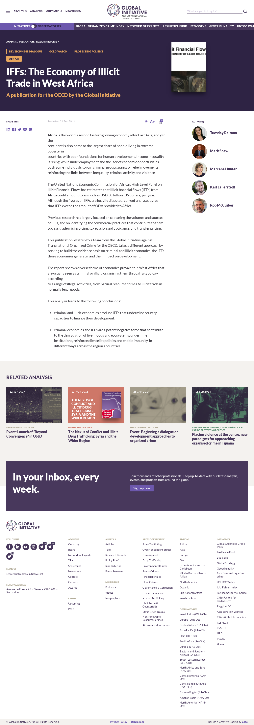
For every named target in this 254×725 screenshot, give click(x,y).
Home (220, 644)
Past (71, 608)
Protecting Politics (88, 51)
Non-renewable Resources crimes (152, 618)
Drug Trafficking (151, 560)
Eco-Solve (198, 26)
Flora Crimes (149, 582)
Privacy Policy (118, 721)
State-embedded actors (156, 625)
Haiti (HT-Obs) (188, 636)
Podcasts (110, 587)
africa (14, 58)
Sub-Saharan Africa (191, 592)
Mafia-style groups (153, 611)
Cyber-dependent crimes (156, 549)
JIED (220, 633)
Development (150, 555)
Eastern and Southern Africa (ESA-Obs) (192, 653)
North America (188, 582)
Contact (73, 576)
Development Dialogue (25, 51)
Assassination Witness (230, 611)
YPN (71, 560)
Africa (183, 544)
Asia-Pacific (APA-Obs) (193, 630)
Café (245, 721)
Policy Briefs (112, 560)
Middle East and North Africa (193, 575)
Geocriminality (221, 26)
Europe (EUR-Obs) (190, 619)
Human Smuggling (153, 593)
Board (71, 549)
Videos (109, 592)
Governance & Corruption (157, 587)
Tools (108, 549)
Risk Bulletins (113, 566)
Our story (74, 544)
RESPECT (222, 622)
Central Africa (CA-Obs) (194, 625)
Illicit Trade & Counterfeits (150, 605)
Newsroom (73, 11)
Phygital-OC (224, 606)
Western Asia (188, 598)
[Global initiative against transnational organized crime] (127, 11)
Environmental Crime (154, 566)
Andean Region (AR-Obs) (194, 692)
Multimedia (54, 11)
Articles (109, 544)
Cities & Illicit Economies (231, 617)
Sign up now (141, 488)
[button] (8, 11)
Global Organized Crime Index (100, 26)
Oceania (184, 587)
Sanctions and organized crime (231, 575)
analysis (11, 41)
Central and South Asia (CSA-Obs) (193, 685)
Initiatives (21, 26)
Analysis (36, 11)
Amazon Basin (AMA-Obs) (195, 697)
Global (183, 560)
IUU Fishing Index (227, 587)
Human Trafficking (153, 598)
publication (26, 41)
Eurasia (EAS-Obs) (190, 646)
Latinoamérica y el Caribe (232, 592)
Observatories (49, 26)
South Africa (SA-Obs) (192, 641)
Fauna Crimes (150, 571)
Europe (184, 555)
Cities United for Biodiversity (226, 599)
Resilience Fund (175, 26)
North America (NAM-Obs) (193, 704)
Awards (72, 587)
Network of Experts (143, 26)
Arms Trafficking (152, 544)
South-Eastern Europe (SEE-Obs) (193, 661)
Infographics (112, 598)
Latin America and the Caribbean (193, 567)
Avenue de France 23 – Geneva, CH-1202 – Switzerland (32, 591)
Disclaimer (137, 721)
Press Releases (114, 571)
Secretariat (74, 566)
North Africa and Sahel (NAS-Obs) (193, 669)
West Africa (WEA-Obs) (194, 614)
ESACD (221, 628)
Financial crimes (151, 576)
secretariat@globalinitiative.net (24, 574)
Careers (73, 582)
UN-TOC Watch (226, 582)
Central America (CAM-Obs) (194, 677)
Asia (182, 549)
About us (20, 11)
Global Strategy (226, 563)
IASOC (221, 638)
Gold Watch (58, 51)
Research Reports (46, 41)
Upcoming (74, 603)
